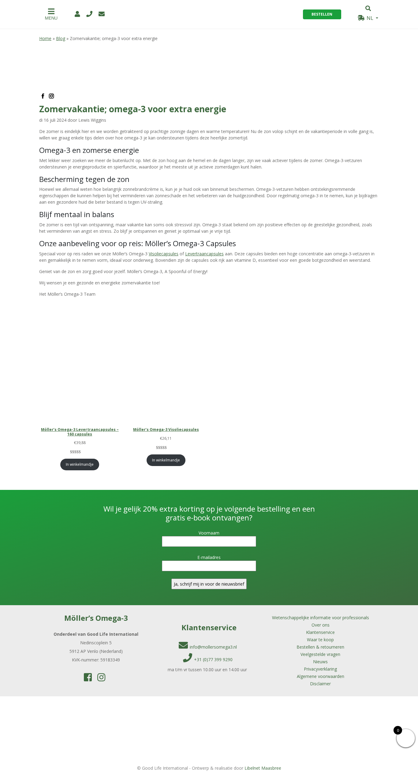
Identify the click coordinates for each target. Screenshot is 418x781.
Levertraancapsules (204, 254)
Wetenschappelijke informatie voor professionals (320, 617)
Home (45, 38)
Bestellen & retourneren (320, 647)
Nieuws (320, 661)
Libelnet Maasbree (262, 768)
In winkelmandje (80, 464)
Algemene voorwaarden (320, 676)
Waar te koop (320, 639)
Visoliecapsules (163, 254)
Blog (60, 38)
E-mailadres (209, 557)
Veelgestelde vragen (320, 654)
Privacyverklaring (320, 669)
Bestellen (322, 14)
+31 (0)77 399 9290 (213, 659)
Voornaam (209, 533)
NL (370, 18)
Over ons (321, 625)
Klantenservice (320, 632)
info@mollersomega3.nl (213, 647)
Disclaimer (320, 684)
